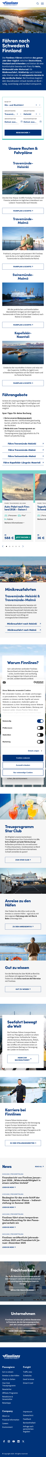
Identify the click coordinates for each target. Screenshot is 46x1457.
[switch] (40, 728)
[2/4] (9, 546)
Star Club (22, 433)
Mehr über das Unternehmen (22, 1331)
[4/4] (16, 546)
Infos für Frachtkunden (22, 1290)
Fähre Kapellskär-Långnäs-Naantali (21, 462)
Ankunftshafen (29, 111)
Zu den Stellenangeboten (22, 1143)
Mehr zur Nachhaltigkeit (22, 1059)
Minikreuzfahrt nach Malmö (21, 630)
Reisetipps (6, 1403)
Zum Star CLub (22, 860)
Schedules (27, 1375)
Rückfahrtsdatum (30, 119)
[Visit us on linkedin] (18, 1441)
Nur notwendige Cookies (23, 772)
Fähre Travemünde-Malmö (22, 450)
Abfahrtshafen (10, 111)
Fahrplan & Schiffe (22, 211)
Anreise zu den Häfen (10, 1375)
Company (7, 1411)
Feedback (27, 1419)
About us (5, 1416)
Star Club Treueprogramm (9, 1384)
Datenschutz (28, 1415)
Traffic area (27, 1372)
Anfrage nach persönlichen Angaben (28, 1429)
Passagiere (8, 1367)
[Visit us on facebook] (4, 1441)
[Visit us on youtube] (13, 1441)
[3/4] (12, 546)
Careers (5, 1423)
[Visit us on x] (23, 1441)
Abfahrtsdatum (10, 119)
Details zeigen (33, 751)
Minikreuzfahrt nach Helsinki (22, 623)
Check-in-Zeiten (8, 1379)
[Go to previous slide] (2, 546)
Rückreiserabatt (24, 418)
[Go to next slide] (22, 546)
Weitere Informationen (13, 523)
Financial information (10, 1420)
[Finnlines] (10, 4)
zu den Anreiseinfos (22, 926)
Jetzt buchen (22, 537)
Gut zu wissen (22, 989)
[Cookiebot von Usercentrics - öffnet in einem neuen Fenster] (33, 682)
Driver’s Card (28, 1383)
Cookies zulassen (23, 758)
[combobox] (12, 122)
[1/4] (6, 546)
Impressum (27, 1411)
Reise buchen (28, 132)
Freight (27, 1367)
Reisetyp (8, 102)
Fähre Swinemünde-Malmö (22, 456)
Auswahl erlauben (23, 765)
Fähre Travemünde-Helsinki (22, 443)
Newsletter (7, 1389)
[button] (37, 3)
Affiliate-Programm (10, 1393)
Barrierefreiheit (29, 1423)
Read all (38, 1167)
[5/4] (19, 546)
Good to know (28, 1379)
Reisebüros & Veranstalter (7, 1397)
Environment (7, 1427)
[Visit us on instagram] (9, 1441)
